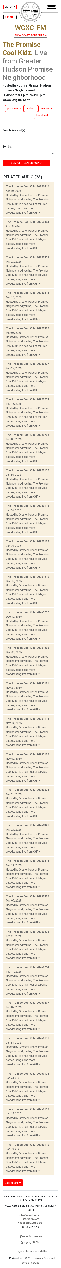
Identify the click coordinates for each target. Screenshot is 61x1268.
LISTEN (9, 6)
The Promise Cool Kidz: (22, 49)
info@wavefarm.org (30, 1215)
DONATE (10, 17)
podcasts (13, 108)
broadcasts (43, 115)
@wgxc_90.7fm (30, 1242)
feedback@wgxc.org (30, 1223)
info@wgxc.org (30, 1219)
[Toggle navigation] (51, 7)
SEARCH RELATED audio (26, 162)
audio (30, 108)
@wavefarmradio (30, 1236)
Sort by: (7, 146)
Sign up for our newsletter (32, 1251)
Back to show (13, 1182)
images (45, 108)
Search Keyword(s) (14, 130)
